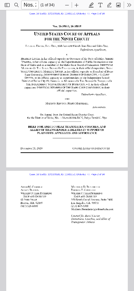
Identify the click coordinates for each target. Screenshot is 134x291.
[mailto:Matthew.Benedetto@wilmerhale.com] (93, 208)
